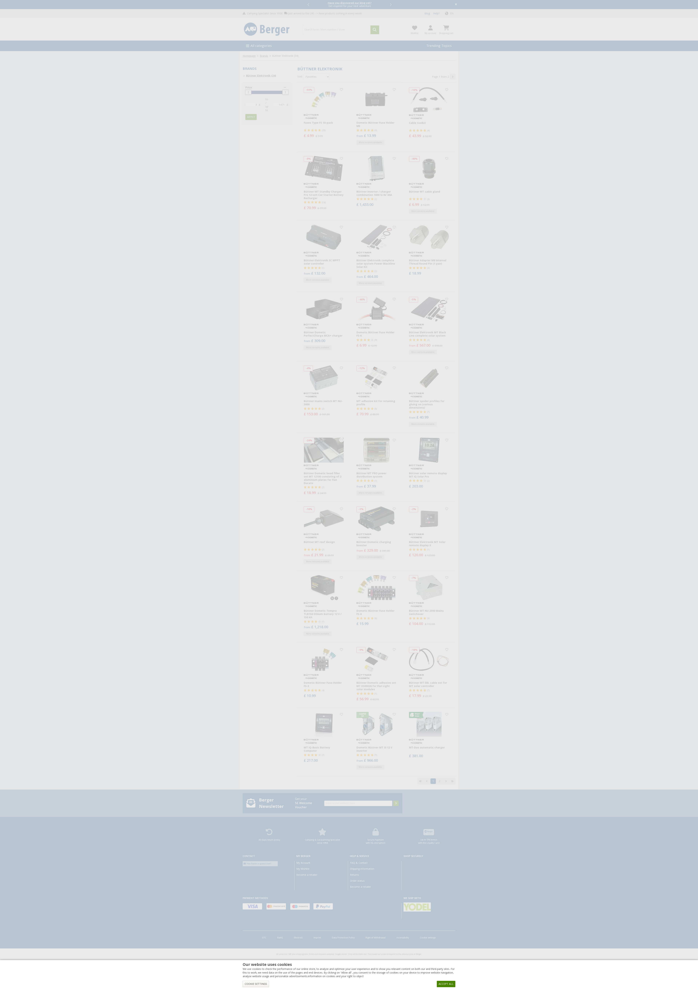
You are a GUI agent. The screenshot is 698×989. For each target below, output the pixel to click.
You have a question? (258, 863)
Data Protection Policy (343, 937)
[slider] (248, 92)
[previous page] (427, 781)
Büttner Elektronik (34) (261, 75)
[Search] (374, 29)
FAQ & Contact (359, 862)
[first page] (420, 781)
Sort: (300, 76)
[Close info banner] (456, 5)
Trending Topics (439, 46)
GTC (264, 937)
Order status (357, 880)
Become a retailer (306, 874)
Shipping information (362, 868)
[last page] (452, 781)
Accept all (446, 983)
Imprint (317, 937)
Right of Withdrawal (376, 937)
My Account (303, 862)
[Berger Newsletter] (396, 803)
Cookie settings (428, 937)
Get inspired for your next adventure (350, 4)
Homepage (249, 55)
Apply (251, 116)
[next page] (452, 76)
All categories (261, 46)
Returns (354, 874)
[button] (309, 4)
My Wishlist (303, 868)
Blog (427, 13)
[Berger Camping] (270, 29)
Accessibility (402, 937)
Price (248, 87)
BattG (280, 937)
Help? (436, 13)
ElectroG (298, 937)
